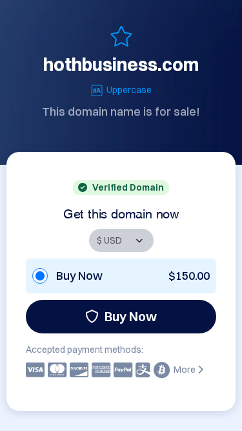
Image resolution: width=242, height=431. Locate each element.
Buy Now (131, 316)
